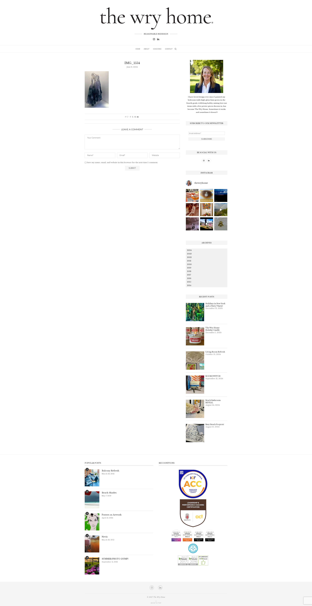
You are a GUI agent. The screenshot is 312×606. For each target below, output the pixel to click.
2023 (189, 254)
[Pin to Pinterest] (135, 117)
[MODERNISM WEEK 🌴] (206, 223)
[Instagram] (154, 39)
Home (137, 49)
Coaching (157, 49)
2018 (189, 271)
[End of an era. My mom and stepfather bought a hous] (220, 223)
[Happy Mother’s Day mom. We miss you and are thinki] (192, 209)
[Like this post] (127, 117)
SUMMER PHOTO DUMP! (115, 559)
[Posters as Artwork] (92, 521)
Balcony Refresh (110, 470)
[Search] (175, 48)
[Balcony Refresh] (92, 477)
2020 (189, 264)
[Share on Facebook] (130, 117)
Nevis (105, 537)
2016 (189, 278)
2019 (189, 268)
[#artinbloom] (206, 209)
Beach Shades (109, 492)
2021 (189, 261)
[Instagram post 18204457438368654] (192, 195)
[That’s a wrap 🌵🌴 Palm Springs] (220, 209)
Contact (168, 49)
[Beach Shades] (92, 499)
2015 (189, 282)
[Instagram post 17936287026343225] (206, 195)
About (146, 49)
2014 (189, 285)
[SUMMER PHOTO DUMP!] (92, 565)
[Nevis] (92, 543)
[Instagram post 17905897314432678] (220, 195)
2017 (189, 275)
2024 (189, 250)
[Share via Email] (138, 117)
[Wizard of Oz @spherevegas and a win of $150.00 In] (192, 223)
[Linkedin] (158, 39)
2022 (189, 257)
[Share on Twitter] (132, 117)
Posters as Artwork (111, 514)
